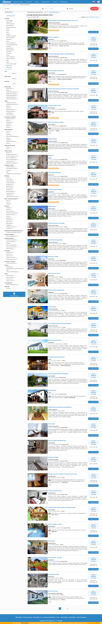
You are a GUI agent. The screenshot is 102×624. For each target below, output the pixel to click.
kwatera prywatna (10, 37)
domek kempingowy (11, 27)
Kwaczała (50, 360)
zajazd (7, 62)
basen (8, 177)
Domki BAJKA (52, 307)
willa (7, 60)
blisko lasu (9, 254)
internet (9, 106)
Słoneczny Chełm (53, 256)
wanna (8, 148)
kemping (8, 34)
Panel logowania (81, 617)
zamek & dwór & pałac (11, 63)
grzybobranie (10, 184)
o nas (57, 617)
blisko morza (10, 255)
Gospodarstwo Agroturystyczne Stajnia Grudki (61, 507)
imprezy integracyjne (12, 239)
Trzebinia (50, 57)
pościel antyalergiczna (12, 236)
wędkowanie (10, 195)
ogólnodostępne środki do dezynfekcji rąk (15, 269)
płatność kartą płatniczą (12, 284)
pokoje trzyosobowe (11, 97)
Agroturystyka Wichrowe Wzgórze (58, 373)
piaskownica (10, 219)
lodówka (9, 139)
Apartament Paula (53, 574)
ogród (8, 143)
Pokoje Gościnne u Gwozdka (56, 223)
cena (6, 71)
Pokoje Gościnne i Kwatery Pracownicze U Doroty (62, 474)
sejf (8, 172)
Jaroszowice (51, 444)
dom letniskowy (9, 25)
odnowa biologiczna (11, 43)
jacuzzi (8, 200)
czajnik (8, 131)
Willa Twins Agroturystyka (56, 122)
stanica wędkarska (10, 56)
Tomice (49, 126)
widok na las (10, 279)
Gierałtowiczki (51, 344)
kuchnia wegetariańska (12, 159)
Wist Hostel (51, 424)
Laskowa (50, 310)
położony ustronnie (11, 257)
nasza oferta (64, 617)
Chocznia (50, 561)
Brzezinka (50, 461)
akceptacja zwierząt (11, 102)
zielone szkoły (10, 248)
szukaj (95, 8)
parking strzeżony (11, 109)
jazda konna (10, 186)
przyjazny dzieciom (11, 226)
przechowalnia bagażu (12, 168)
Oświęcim (50, 92)
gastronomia (9, 65)
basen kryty (9, 179)
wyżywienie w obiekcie (12, 163)
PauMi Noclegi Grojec (54, 105)
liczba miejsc (8, 76)
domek (7, 29)
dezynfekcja (9, 266)
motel (7, 41)
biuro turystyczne (10, 23)
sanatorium (9, 51)
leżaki (8, 138)
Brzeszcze (50, 427)
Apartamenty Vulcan (54, 273)
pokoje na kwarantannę (12, 271)
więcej (50, 47)
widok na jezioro (10, 277)
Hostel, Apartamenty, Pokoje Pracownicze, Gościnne (63, 89)
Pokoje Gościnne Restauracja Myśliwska (59, 407)
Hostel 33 (51, 155)
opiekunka (9, 218)
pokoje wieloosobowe (12, 99)
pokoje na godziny (11, 166)
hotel (7, 32)
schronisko (8, 53)
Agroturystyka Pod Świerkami (57, 440)
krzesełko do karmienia (12, 213)
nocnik (8, 216)
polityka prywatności (49, 617)
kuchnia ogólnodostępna (12, 136)
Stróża (49, 260)
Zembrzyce (50, 24)
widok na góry (10, 275)
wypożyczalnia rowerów (12, 196)
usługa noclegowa (10, 58)
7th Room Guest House (54, 491)
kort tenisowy (10, 188)
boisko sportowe (10, 182)
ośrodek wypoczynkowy (11, 44)
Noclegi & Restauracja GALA (56, 357)
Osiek (49, 377)
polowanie (9, 189)
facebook (19, 617)
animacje (9, 207)
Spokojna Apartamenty (55, 189)
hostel (7, 30)
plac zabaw (9, 221)
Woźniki (50, 511)
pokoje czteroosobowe (12, 92)
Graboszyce (51, 243)
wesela (8, 243)
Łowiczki (50, 477)
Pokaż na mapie (14, 295)
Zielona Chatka (52, 139)
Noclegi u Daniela (53, 457)
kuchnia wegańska (11, 157)
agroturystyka (9, 20)
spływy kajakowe (11, 191)
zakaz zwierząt (10, 114)
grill (8, 132)
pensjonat (8, 46)
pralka (8, 147)
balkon (8, 120)
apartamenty (10, 88)
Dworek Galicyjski (53, 37)
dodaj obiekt (72, 617)
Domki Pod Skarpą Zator (55, 240)
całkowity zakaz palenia (12, 104)
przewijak (9, 225)
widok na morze (10, 280)
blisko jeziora (10, 252)
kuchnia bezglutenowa (12, 156)
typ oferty (7, 18)
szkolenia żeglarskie (11, 263)
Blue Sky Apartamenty (54, 340)
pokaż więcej (8, 69)
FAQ (41, 617)
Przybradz (50, 327)
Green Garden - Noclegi (55, 557)
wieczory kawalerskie (12, 245)
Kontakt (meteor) (28, 617)
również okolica (8, 12)
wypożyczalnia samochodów (13, 173)
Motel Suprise (52, 390)
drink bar (9, 152)
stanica (8, 55)
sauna (8, 202)
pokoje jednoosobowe (12, 95)
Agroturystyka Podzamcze (56, 70)
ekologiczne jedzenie (12, 154)
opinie (97, 17)
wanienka (9, 228)
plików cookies (24, 623)
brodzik (8, 209)
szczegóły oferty (93, 32)
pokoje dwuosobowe (11, 93)
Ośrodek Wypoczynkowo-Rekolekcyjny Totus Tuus (63, 20)
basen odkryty (10, 181)
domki (8, 90)
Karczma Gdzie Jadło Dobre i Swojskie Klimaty (61, 54)
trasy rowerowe (10, 193)
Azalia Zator (51, 541)
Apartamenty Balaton (54, 172)
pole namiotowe (10, 50)
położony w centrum (11, 259)
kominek (9, 134)
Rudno (49, 74)
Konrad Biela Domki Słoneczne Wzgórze (59, 323)
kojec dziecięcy (10, 211)
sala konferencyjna (11, 241)
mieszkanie (8, 39)
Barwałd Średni (51, 528)
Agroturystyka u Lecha (55, 524)
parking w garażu (11, 111)
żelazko (8, 127)
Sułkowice (50, 142)
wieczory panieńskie (11, 246)
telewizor (9, 125)
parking (9, 107)
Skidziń (50, 41)
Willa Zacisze (52, 206)
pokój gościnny (9, 48)
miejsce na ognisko (11, 141)
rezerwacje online (10, 15)
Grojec (49, 109)
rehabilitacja (10, 113)
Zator (49, 277)
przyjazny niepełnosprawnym (14, 232)
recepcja (9, 170)
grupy (8, 288)
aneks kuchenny (10, 118)
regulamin (36, 617)
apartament (9, 22)
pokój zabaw (10, 223)
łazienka (9, 123)
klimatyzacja (10, 122)
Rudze (49, 594)
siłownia (9, 204)
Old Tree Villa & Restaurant (56, 290)
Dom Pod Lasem (53, 591)
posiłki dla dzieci (11, 161)
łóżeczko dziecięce (11, 214)
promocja (7, 81)
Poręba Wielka (51, 227)
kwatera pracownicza (11, 36)
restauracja (9, 67)
